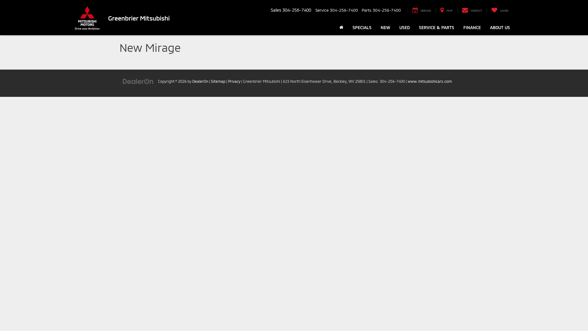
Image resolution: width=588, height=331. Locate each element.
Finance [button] (472, 27)
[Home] (341, 27)
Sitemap (218, 81)
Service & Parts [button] (436, 27)
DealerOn (200, 81)
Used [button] (404, 27)
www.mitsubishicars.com (430, 81)
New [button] (385, 27)
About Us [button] (500, 27)
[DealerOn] (138, 81)
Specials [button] (361, 27)
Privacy (234, 81)
